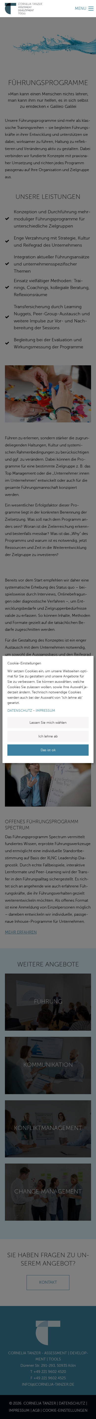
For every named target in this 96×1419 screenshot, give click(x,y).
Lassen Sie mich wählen (48, 723)
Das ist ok (48, 750)
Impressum (45, 711)
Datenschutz (19, 711)
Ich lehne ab (48, 736)
